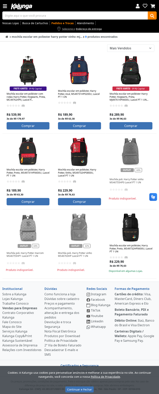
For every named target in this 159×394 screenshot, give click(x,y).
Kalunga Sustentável (17, 340)
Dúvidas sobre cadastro (61, 299)
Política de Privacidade (60, 340)
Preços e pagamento (59, 303)
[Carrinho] (153, 5)
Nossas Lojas (10, 23)
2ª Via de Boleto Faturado (62, 345)
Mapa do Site (12, 327)
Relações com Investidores (21, 350)
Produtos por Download (62, 336)
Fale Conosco (12, 322)
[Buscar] (152, 15)
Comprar (28, 126)
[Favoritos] (145, 6)
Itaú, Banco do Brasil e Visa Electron (134, 322)
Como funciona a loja (59, 294)
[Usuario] (137, 6)
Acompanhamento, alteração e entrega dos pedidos (61, 312)
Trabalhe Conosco (15, 303)
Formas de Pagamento (132, 289)
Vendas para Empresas (19, 308)
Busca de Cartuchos (35, 23)
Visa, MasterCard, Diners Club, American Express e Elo (133, 299)
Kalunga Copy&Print (17, 336)
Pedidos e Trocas (62, 23)
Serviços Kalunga (14, 331)
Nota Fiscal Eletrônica (60, 331)
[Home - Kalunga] (6, 36)
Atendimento (85, 23)
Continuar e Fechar (79, 389)
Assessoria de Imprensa (19, 345)
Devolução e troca (57, 322)
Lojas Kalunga (12, 299)
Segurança (52, 327)
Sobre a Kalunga (14, 294)
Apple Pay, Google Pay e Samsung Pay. (134, 336)
